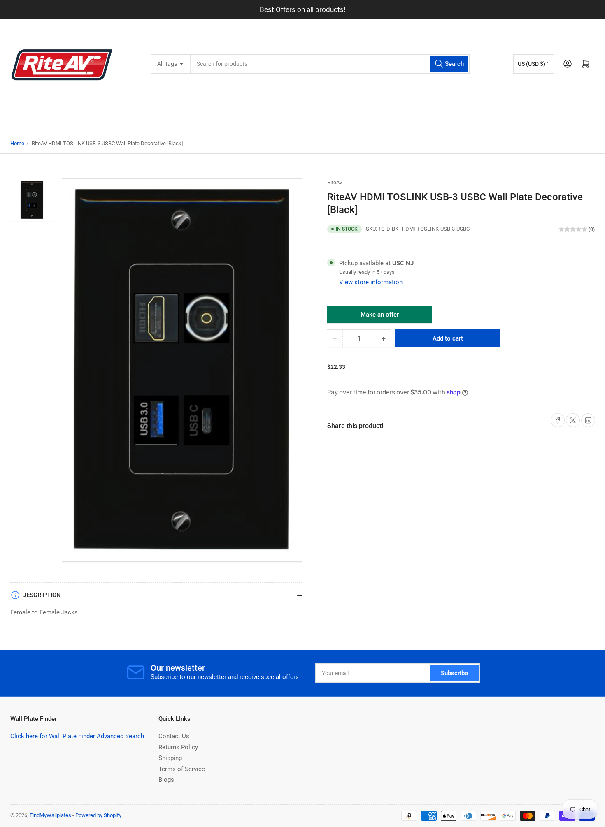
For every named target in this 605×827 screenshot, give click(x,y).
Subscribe (454, 673)
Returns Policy (178, 747)
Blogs (166, 779)
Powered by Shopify (98, 815)
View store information (371, 282)
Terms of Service (181, 769)
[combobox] (330, 64)
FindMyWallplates (50, 815)
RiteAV (334, 182)
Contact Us (173, 736)
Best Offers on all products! (302, 9)
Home (17, 143)
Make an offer (380, 317)
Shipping (170, 758)
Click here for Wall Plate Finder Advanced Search (77, 736)
